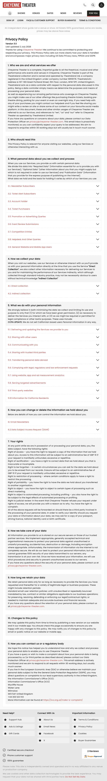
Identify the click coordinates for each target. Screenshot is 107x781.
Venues (36, 13)
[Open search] (93, 5)
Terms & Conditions (90, 20)
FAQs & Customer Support (40, 20)
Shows (21, 13)
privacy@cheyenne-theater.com (46, 121)
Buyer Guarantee (67, 20)
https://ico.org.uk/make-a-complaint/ (63, 700)
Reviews (77, 13)
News (63, 13)
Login (20, 20)
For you (93, 13)
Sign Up (10, 20)
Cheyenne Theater (32, 49)
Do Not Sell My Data (75, 776)
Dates (50, 13)
